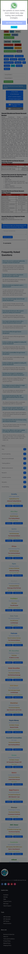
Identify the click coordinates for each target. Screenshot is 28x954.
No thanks (14, 27)
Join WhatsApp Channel (14, 23)
